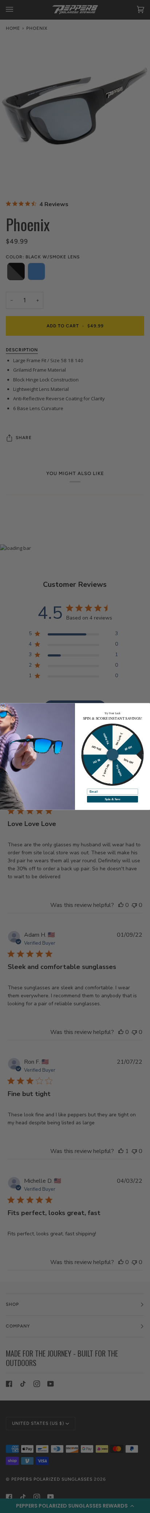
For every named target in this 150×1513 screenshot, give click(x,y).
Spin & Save (113, 799)
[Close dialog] (3, 706)
